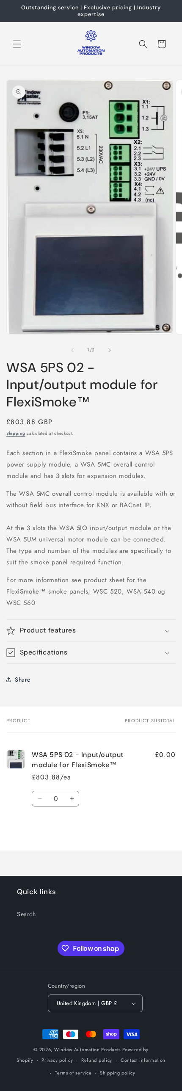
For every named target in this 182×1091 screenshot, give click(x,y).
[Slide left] (72, 350)
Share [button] (22, 679)
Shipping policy (117, 1072)
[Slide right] (109, 350)
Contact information (143, 1060)
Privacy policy (57, 1060)
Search (26, 914)
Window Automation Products (88, 1049)
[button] (17, 44)
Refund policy (96, 1060)
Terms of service (73, 1072)
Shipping (15, 433)
